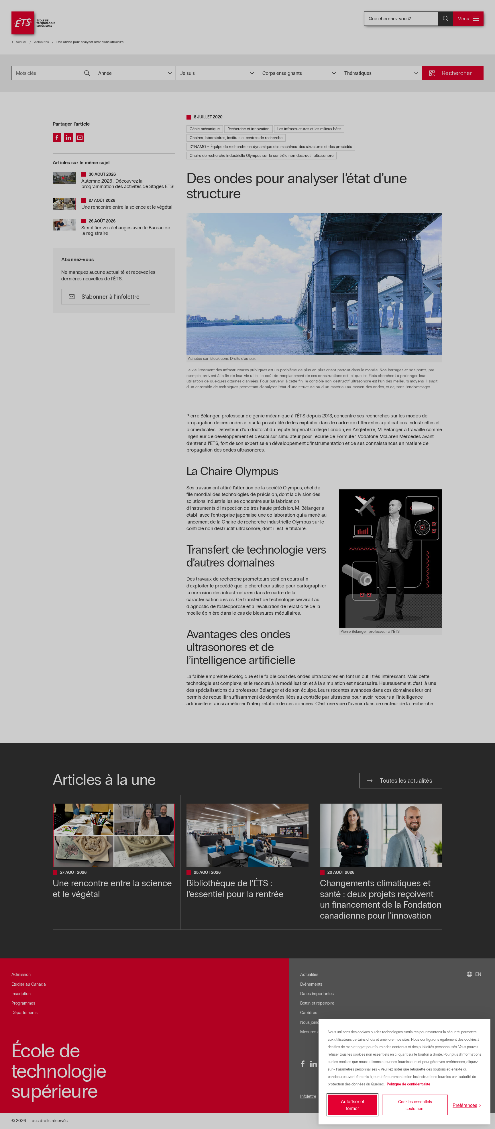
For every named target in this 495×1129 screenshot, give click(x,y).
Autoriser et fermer (352, 1105)
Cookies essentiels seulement (415, 1105)
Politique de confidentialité (408, 1084)
